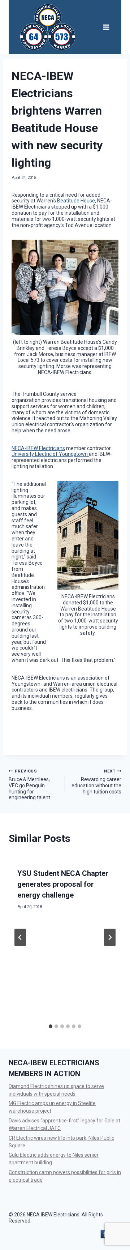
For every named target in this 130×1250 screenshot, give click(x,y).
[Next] (110, 937)
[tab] (50, 1026)
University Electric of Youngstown (50, 454)
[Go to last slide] (20, 937)
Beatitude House (76, 201)
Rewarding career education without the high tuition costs (96, 781)
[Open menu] (106, 27)
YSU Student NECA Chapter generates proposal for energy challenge (62, 884)
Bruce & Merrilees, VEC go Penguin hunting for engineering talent (29, 784)
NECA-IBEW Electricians (38, 448)
